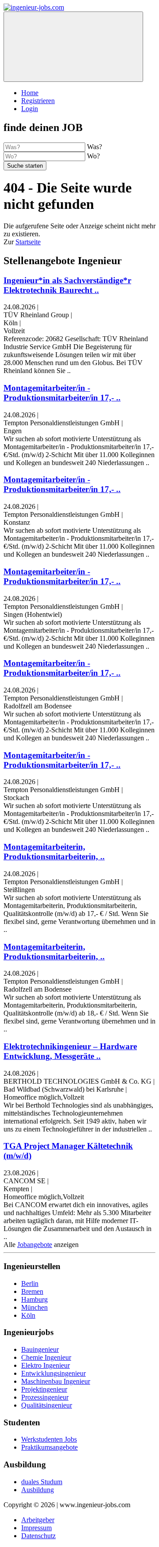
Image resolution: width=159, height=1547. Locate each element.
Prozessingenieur (44, 1397)
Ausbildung (37, 1489)
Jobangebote (34, 1244)
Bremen (32, 1291)
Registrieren (38, 100)
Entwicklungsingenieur (53, 1373)
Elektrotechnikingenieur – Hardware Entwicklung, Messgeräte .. (70, 1051)
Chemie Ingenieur (46, 1357)
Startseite (28, 242)
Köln (28, 1315)
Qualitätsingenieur (46, 1405)
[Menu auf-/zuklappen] (73, 47)
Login (29, 108)
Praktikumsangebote (49, 1447)
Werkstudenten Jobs (49, 1439)
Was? (94, 146)
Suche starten (25, 165)
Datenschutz (38, 1535)
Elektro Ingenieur (45, 1365)
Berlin (29, 1283)
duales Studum (41, 1481)
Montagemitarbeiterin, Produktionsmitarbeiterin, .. (54, 851)
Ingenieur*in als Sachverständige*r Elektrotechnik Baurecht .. (67, 285)
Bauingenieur (40, 1349)
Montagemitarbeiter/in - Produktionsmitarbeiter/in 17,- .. (62, 392)
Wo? (93, 156)
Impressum (36, 1528)
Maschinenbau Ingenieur (55, 1381)
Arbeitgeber (37, 1520)
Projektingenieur (44, 1389)
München (34, 1307)
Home (29, 92)
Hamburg (34, 1299)
